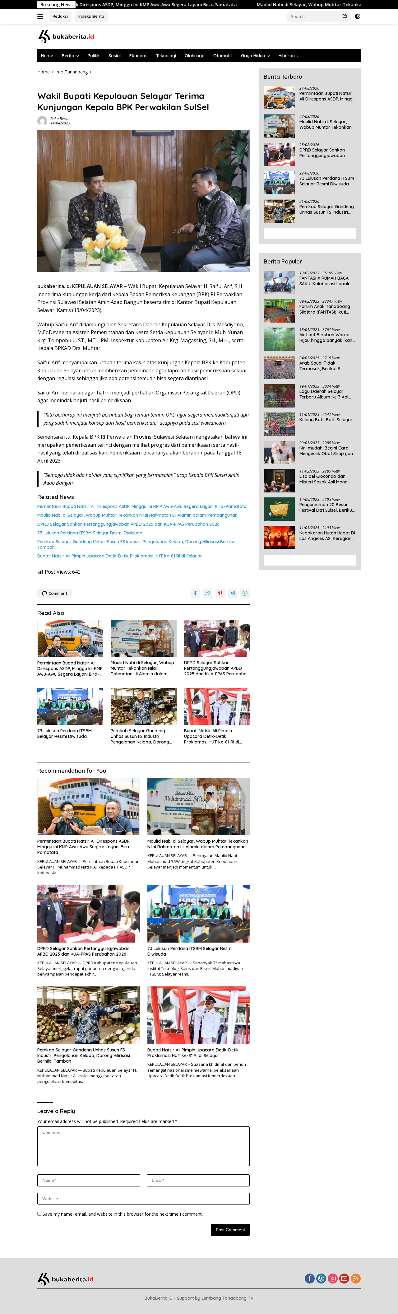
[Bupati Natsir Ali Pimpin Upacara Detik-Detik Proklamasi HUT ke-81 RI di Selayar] (217, 706)
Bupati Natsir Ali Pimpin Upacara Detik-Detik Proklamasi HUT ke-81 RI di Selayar (119, 556)
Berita (68, 55)
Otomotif (222, 55)
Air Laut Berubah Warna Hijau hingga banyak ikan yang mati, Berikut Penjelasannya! (325, 337)
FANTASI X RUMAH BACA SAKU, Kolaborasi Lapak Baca (324, 281)
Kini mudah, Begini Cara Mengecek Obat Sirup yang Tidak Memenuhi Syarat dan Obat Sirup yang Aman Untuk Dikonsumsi (327, 450)
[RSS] (356, 1279)
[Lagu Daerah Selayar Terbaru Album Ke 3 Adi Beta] (279, 396)
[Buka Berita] (71, 36)
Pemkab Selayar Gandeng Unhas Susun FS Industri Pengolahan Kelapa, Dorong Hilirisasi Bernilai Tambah (136, 544)
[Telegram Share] (232, 593)
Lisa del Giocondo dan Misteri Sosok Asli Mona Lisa (323, 479)
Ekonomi (138, 55)
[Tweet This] (207, 593)
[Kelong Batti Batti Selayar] (279, 424)
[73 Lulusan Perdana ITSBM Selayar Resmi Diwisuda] (70, 706)
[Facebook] (310, 1279)
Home (47, 55)
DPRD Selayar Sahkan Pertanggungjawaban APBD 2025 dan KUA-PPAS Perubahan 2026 (128, 524)
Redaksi (60, 16)
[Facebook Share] (195, 593)
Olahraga (195, 55)
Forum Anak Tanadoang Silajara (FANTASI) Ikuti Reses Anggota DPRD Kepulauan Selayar (324, 309)
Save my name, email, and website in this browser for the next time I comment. (123, 1214)
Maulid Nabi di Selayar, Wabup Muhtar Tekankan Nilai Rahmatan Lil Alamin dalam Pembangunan (137, 515)
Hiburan (287, 55)
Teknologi (166, 55)
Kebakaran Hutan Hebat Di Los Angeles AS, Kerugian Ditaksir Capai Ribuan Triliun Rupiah (327, 535)
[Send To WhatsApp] (245, 593)
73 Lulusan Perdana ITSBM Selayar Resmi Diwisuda (89, 533)
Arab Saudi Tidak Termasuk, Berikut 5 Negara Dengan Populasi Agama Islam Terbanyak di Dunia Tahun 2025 (327, 365)
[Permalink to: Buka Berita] (42, 120)
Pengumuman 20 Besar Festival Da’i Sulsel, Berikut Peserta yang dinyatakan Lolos (326, 507)
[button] (345, 16)
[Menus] (41, 16)
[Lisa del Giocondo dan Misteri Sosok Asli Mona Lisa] (279, 480)
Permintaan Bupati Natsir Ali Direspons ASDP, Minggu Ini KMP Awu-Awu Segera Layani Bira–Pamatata (142, 506)
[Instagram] (333, 1279)
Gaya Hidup (253, 55)
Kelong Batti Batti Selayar (326, 419)
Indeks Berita (91, 16)
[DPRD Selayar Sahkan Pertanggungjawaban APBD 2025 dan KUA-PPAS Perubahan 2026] (217, 638)
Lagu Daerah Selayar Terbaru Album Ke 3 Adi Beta (323, 394)
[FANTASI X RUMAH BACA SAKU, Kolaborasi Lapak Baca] (279, 282)
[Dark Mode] (357, 16)
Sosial (115, 55)
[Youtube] (344, 1279)
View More (307, 233)
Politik (94, 55)
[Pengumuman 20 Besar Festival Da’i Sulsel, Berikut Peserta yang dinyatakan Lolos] (279, 509)
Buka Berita (60, 118)
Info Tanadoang (53, 85)
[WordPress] (321, 1279)
